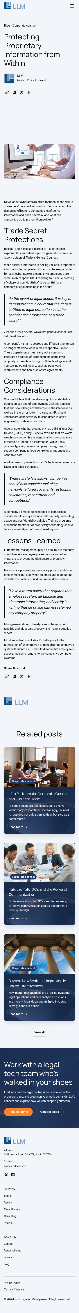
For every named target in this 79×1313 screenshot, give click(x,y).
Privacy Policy (12, 1282)
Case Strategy (12, 1209)
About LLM (10, 1237)
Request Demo (12, 1250)
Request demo (18, 1112)
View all (39, 1032)
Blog (6, 1264)
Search (8, 1195)
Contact (8, 1243)
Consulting (10, 1216)
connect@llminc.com (15, 1166)
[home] (14, 6)
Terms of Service (14, 1289)
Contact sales (49, 1112)
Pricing (8, 1222)
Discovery (9, 1189)
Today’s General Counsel (41, 257)
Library (8, 1257)
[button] (71, 5)
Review (8, 1202)
